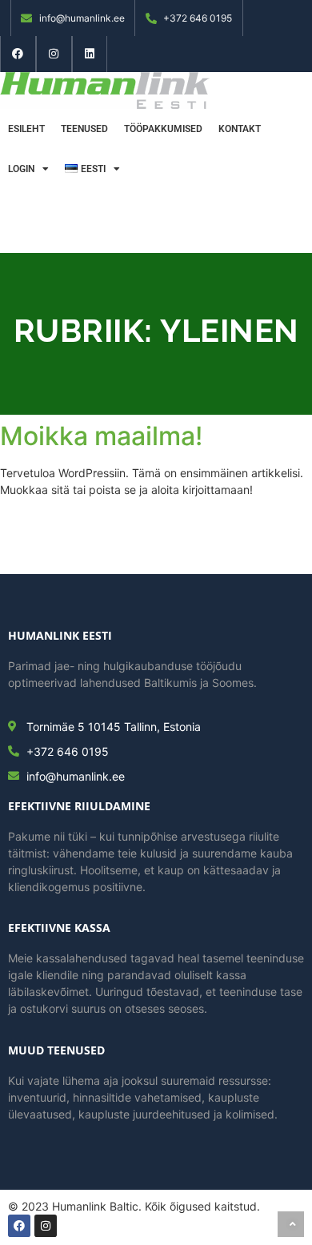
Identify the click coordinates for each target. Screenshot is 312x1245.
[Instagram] (54, 54)
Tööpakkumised (163, 129)
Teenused (84, 129)
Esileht (26, 129)
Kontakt (239, 129)
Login (21, 169)
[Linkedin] (90, 54)
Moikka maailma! (101, 436)
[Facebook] (18, 54)
